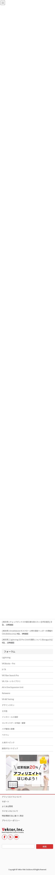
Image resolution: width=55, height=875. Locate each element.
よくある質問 (7, 806)
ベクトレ (5, 735)
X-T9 (4, 669)
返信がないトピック (10, 748)
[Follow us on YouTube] (16, 837)
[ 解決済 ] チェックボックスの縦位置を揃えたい (21, 622)
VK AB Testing (8, 699)
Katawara (6, 693)
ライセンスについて (10, 811)
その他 (4, 711)
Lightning (6, 657)
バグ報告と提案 (8, 729)
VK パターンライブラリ (11, 681)
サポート (5, 801)
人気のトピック (8, 742)
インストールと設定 (10, 717)
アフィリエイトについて (12, 797)
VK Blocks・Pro (8, 663)
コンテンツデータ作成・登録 (13, 723)
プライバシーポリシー (11, 820)
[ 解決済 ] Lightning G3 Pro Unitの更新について (21, 639)
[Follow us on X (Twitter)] (10, 837)
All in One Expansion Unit (12, 687)
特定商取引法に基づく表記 (12, 815)
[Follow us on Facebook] (4, 837)
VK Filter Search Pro (10, 675)
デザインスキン (8, 705)
